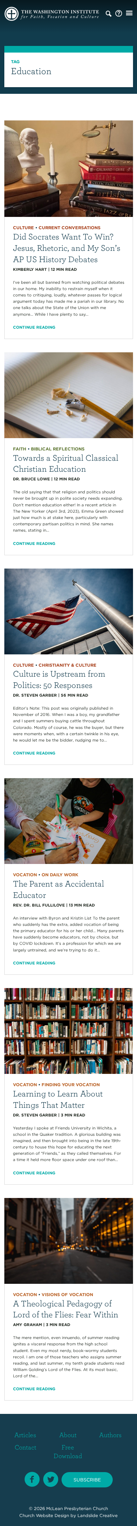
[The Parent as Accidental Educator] (68, 820)
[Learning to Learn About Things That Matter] (68, 1030)
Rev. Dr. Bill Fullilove (39, 905)
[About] (118, 13)
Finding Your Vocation (71, 1084)
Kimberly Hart (30, 269)
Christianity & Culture (67, 665)
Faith (19, 448)
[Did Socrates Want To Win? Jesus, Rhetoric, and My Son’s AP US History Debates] (68, 168)
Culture (23, 227)
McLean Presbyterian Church (77, 1508)
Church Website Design (44, 1515)
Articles (25, 1435)
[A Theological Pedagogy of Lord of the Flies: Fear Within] (68, 1240)
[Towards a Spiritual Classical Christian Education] (68, 394)
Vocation (25, 874)
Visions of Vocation (67, 1294)
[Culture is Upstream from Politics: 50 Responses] (68, 610)
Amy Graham (27, 1324)
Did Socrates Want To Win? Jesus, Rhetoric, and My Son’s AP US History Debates (66, 247)
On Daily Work (60, 874)
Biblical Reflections (57, 448)
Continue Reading (34, 327)
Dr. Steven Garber (35, 695)
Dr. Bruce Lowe (31, 478)
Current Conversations (69, 227)
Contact (25, 1447)
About (67, 1435)
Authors (110, 1435)
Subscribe (87, 1479)
